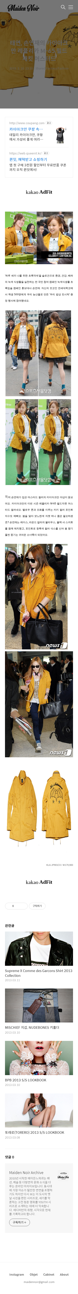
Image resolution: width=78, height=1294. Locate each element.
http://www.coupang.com (27, 123)
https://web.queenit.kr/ (25, 153)
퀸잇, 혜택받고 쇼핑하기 (28, 159)
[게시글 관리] (23, 906)
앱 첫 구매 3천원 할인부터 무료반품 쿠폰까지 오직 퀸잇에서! (37, 167)
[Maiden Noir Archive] (26, 7)
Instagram (16, 1274)
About (64, 1274)
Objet (34, 1274)
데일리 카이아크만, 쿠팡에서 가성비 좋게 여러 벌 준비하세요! (26, 137)
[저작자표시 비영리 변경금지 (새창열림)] (51, 906)
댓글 (9, 1157)
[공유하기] (17, 906)
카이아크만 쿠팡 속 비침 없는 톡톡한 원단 (26, 129)
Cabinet (48, 1274)
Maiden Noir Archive (26, 1172)
